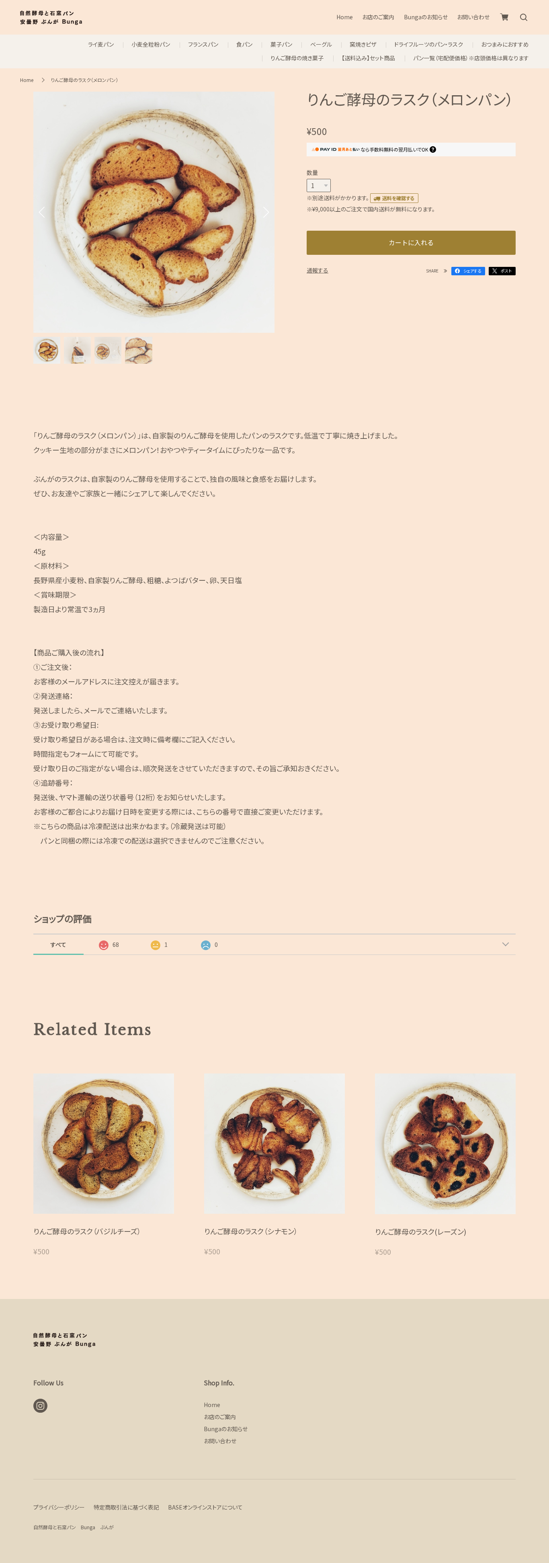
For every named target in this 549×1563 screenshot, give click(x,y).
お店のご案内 (378, 17)
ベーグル (321, 44)
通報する (317, 270)
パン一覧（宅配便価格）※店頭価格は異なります (471, 58)
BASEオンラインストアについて (205, 1507)
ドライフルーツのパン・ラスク (428, 44)
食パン (244, 44)
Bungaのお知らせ (426, 17)
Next (266, 212)
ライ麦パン (101, 44)
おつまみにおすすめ (505, 44)
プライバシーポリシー (59, 1507)
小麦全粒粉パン (150, 44)
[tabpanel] (153, 212)
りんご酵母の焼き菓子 (297, 58)
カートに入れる (411, 242)
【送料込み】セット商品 (368, 58)
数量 (312, 172)
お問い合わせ (473, 17)
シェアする (472, 271)
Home (344, 17)
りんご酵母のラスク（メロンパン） (84, 79)
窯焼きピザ (363, 44)
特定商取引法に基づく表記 (126, 1507)
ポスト (506, 271)
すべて (58, 944)
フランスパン (203, 44)
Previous (41, 212)
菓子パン (281, 44)
